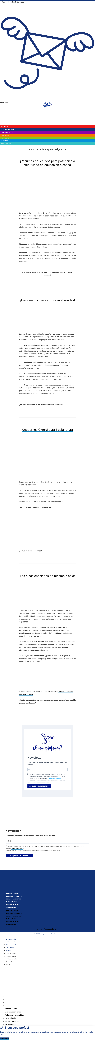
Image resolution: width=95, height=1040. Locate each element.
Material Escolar (12, 893)
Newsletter (4, 103)
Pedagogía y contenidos (14, 899)
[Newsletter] (47, 99)
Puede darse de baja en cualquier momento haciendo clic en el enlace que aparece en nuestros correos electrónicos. (33, 850)
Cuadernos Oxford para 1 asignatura (47, 429)
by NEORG (8, 950)
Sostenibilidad (11, 907)
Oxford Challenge (12, 905)
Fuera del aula (11, 902)
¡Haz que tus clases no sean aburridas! (47, 300)
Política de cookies (11, 942)
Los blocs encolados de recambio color (47, 576)
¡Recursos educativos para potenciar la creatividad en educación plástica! (47, 163)
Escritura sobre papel (14, 896)
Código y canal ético (11, 939)
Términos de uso (10, 947)
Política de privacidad (17, 848)
